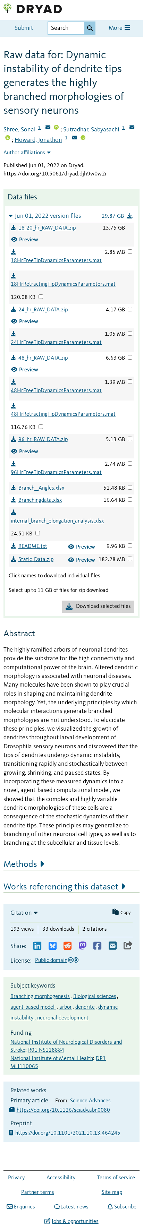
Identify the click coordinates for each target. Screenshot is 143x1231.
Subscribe (125, 1207)
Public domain (51, 960)
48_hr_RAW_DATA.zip (43, 358)
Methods (20, 864)
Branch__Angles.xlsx (41, 488)
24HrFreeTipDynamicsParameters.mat (56, 342)
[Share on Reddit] (68, 946)
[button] (71, 215)
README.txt (32, 546)
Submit (24, 28)
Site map (112, 1192)
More (116, 28)
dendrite (85, 1007)
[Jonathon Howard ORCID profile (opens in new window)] (83, 138)
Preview (28, 239)
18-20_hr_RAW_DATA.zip (47, 228)
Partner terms (37, 1192)
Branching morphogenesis (40, 996)
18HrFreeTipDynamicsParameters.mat (56, 261)
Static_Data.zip (35, 559)
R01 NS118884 (46, 1050)
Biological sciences (94, 996)
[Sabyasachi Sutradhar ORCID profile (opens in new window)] (7, 138)
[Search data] (89, 28)
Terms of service (116, 1178)
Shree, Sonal (19, 130)
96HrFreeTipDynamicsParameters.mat (56, 472)
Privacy (16, 1178)
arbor (65, 1007)
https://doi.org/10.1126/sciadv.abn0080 (63, 1110)
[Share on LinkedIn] (37, 946)
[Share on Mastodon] (82, 946)
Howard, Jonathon (38, 140)
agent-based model (33, 1007)
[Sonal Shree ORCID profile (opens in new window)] (56, 128)
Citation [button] (21, 913)
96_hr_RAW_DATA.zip (43, 439)
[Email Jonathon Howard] (74, 138)
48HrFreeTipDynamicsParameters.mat (56, 391)
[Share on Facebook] (97, 946)
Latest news (74, 1207)
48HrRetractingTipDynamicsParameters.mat (63, 414)
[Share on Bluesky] (53, 946)
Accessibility (61, 1178)
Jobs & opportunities (75, 1221)
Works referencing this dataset (60, 887)
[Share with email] (113, 946)
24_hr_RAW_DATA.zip (43, 310)
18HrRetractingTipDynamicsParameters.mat (63, 284)
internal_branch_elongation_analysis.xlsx (57, 521)
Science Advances (90, 1101)
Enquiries (24, 1207)
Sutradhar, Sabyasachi (91, 130)
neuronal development (63, 1018)
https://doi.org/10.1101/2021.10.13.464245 (68, 1133)
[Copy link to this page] (128, 946)
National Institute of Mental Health (51, 1058)
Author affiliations (24, 153)
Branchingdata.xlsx (40, 500)
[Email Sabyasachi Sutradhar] (132, 128)
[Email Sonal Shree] (48, 128)
